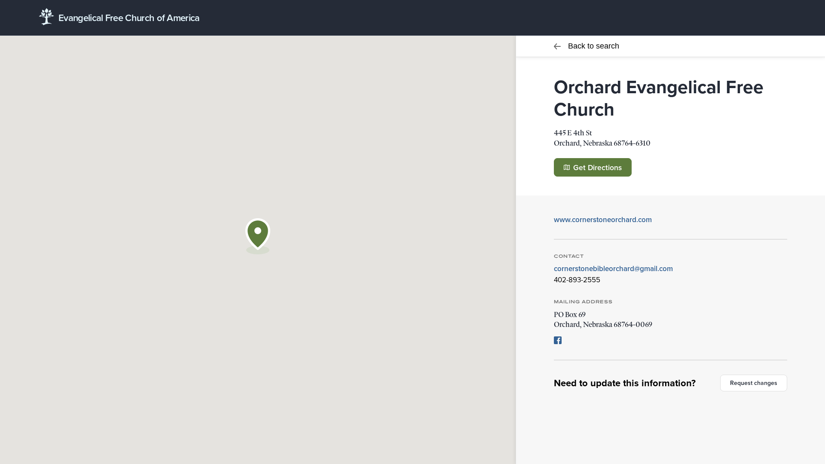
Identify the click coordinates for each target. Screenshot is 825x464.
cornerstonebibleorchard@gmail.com (613, 268)
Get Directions (596, 167)
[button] (257, 236)
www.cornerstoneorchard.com (603, 219)
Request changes (753, 383)
